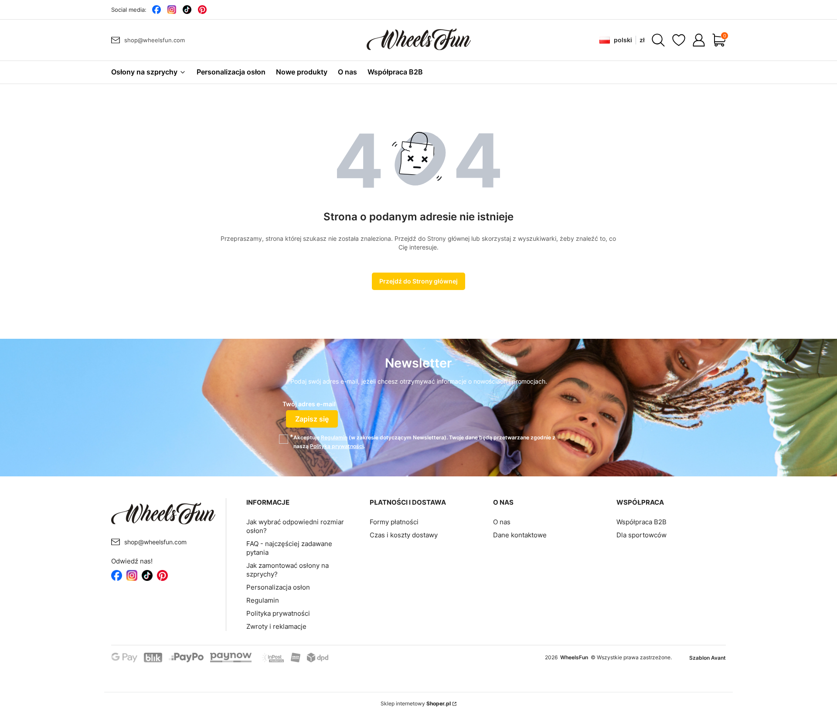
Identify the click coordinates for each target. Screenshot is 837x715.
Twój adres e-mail (309, 404)
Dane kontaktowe (520, 535)
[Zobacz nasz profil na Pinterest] (202, 9)
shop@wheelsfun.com (154, 40)
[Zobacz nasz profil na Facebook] (156, 9)
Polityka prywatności (278, 613)
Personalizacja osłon (278, 587)
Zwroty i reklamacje (276, 626)
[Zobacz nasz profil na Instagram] (171, 9)
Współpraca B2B (641, 522)
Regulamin (334, 437)
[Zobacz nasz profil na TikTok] (186, 9)
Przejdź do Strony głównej (418, 281)
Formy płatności (394, 522)
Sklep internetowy (416, 703)
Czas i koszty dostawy (404, 535)
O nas (501, 522)
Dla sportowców (641, 535)
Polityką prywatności (337, 446)
